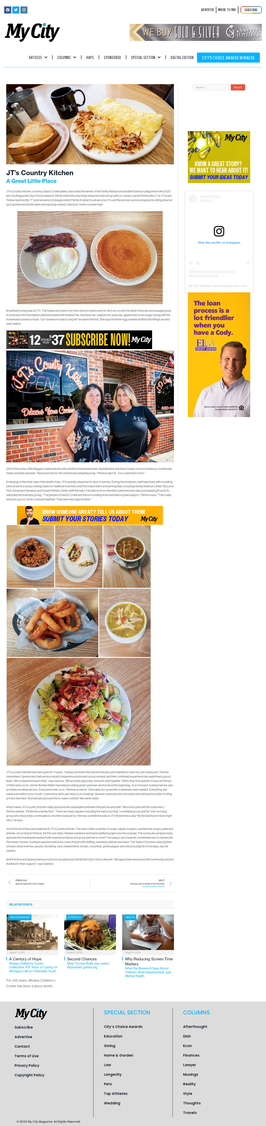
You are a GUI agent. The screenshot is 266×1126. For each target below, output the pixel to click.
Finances (191, 1055)
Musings (190, 1074)
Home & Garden (118, 1055)
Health (130, 917)
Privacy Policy (27, 1065)
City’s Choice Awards (123, 1026)
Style (187, 1093)
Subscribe (24, 1027)
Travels (190, 1112)
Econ (187, 1045)
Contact (22, 1046)
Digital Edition (182, 57)
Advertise (23, 1036)
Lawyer (189, 1064)
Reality (189, 1084)
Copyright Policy (29, 1075)
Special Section (143, 57)
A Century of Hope (33, 965)
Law (107, 1064)
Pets (108, 1084)
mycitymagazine (227, 285)
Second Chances (88, 963)
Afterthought (195, 1026)
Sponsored (112, 57)
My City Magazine (200, 285)
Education (113, 1036)
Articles (35, 57)
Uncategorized (20, 917)
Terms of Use (27, 1055)
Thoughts (192, 1103)
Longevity (113, 1074)
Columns (64, 57)
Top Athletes (116, 1093)
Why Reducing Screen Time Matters (149, 967)
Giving (109, 1045)
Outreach (74, 917)
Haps (90, 57)
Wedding (112, 1103)
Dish (187, 1036)
